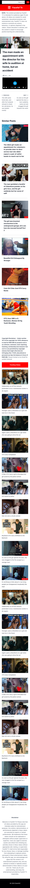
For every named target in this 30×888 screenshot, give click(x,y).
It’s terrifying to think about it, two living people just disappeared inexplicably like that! (14, 584)
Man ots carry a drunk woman (11, 516)
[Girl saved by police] (15, 487)
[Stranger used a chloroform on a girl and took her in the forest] (15, 401)
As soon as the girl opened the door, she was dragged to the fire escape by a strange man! (14, 560)
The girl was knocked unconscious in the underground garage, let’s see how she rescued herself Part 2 (15, 225)
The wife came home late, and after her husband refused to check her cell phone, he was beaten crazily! (7, 103)
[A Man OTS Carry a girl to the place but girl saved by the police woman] (15, 465)
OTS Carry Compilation (9, 454)
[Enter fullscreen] (26, 87)
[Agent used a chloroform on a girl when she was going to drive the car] (15, 423)
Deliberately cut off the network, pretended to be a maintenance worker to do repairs (15, 388)
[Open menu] (27, 2)
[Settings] (23, 87)
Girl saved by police (8, 496)
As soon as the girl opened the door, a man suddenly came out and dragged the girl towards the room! (22, 102)
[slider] (7, 87)
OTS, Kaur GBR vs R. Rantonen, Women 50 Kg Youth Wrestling (13, 321)
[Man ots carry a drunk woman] (15, 506)
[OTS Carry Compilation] (15, 445)
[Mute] (15, 87)
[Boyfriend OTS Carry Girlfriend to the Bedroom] (15, 526)
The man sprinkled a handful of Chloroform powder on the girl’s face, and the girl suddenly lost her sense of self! (14, 188)
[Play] (4, 87)
